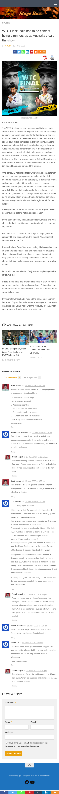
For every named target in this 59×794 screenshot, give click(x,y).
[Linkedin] (27, 52)
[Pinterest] (31, 52)
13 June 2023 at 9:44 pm (36, 594)
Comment (10, 702)
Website (9, 732)
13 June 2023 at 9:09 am (32, 643)
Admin (8, 46)
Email (34, 722)
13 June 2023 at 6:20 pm (37, 626)
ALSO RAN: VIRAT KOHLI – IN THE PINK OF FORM (40, 349)
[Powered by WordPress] (20, 776)
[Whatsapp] (23, 52)
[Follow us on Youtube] (32, 782)
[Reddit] (36, 52)
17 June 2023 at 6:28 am (42, 433)
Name (8, 722)
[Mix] (40, 52)
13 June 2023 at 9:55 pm (35, 481)
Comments (13, 377)
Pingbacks (33, 377)
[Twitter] (19, 52)
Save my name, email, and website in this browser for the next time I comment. (27, 744)
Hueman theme (44, 776)
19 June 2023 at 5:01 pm (35, 386)
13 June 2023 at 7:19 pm (35, 502)
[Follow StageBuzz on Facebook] (27, 782)
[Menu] (55, 3)
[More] (44, 52)
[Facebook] (15, 52)
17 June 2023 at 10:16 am (37, 457)
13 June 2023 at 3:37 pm (36, 670)
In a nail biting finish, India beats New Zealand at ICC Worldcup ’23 (14, 351)
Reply (13, 427)
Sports (6, 23)
